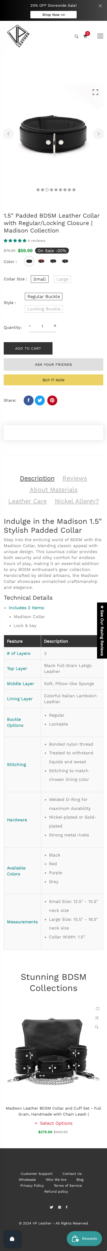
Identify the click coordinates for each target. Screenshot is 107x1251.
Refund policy (56, 1191)
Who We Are (56, 1180)
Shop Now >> (53, 15)
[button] (16, 240)
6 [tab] (60, 189)
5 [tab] (55, 189)
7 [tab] (64, 189)
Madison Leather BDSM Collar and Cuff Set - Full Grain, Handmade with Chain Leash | (53, 1111)
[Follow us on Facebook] (29, 400)
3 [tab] (47, 189)
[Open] (12, 1238)
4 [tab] (51, 189)
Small (39, 279)
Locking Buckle (43, 308)
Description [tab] (37, 478)
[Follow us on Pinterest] (52, 400)
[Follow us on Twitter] (40, 400)
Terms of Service (68, 1185)
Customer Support (37, 1174)
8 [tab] (69, 189)
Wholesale (27, 1180)
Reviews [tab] (74, 478)
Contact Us (72, 1174)
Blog (79, 1180)
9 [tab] (73, 189)
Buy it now (53, 380)
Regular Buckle (43, 296)
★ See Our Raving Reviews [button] (102, 630)
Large (62, 279)
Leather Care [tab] (27, 501)
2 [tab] (42, 189)
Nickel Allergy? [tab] (77, 501)
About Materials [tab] (54, 489)
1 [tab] (38, 189)
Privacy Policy (32, 1185)
